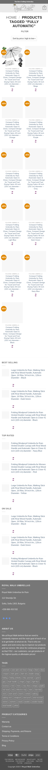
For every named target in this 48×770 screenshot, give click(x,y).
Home (11, 17)
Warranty (6, 722)
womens (13, 702)
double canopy (34, 674)
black (37, 670)
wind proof (27, 698)
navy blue (26, 686)
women (5, 702)
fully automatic (28, 678)
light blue (35, 682)
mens (19, 686)
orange (34, 686)
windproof (17, 698)
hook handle (12, 682)
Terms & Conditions (10, 736)
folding (5, 678)
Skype (40, 759)
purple (41, 686)
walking (35, 694)
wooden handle (37, 702)
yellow (16, 706)
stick (4, 694)
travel (21, 694)
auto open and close (19, 670)
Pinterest (20, 761)
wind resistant (38, 698)
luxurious (6, 686)
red (13, 690)
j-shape (21, 682)
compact (6, 674)
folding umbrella (15, 678)
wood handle (7, 706)
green (38, 678)
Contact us (6, 726)
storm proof (12, 694)
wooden (27, 702)
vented (27, 694)
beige (30, 670)
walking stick (7, 698)
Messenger (20, 759)
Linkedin (28, 763)
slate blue (37, 690)
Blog (4, 745)
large (28, 682)
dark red (24, 674)
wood (20, 702)
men (12, 686)
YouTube (30, 761)
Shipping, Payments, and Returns (16, 731)
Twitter (39, 761)
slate (30, 690)
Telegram (9, 761)
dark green (15, 674)
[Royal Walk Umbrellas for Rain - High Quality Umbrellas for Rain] (24, 8)
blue (42, 670)
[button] (3, 8)
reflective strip (21, 690)
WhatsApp (31, 759)
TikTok (20, 763)
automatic (6, 670)
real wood (6, 690)
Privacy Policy (8, 741)
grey (4, 682)
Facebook (9, 759)
